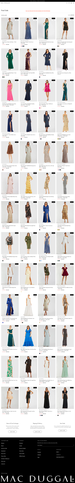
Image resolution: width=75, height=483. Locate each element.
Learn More (37, 431)
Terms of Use (3, 453)
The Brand (21, 443)
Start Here (12, 431)
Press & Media (21, 453)
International (3, 450)
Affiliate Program (22, 456)
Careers (20, 445)
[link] (21, 46)
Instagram (39, 454)
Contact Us (3, 463)
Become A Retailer (22, 448)
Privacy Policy (3, 456)
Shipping (2, 443)
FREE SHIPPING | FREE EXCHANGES (37, 0)
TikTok (38, 457)
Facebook (39, 452)
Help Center (3, 461)
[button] (71, 2)
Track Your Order (4, 448)
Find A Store (21, 450)
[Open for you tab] (73, 479)
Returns (2, 445)
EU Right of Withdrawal (5, 458)
